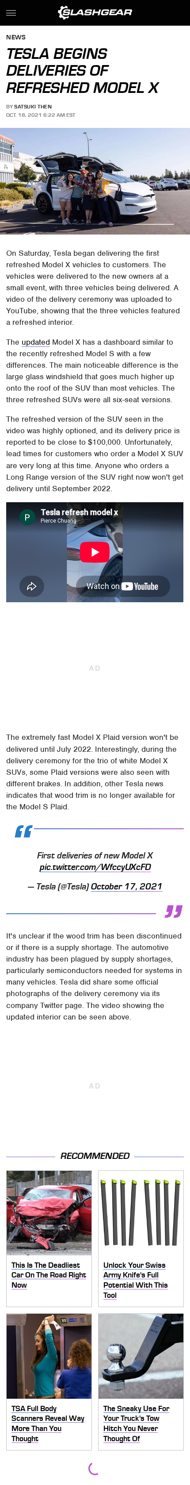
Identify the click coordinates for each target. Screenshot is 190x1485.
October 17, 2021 (127, 887)
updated (36, 342)
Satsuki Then (33, 107)
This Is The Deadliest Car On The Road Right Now (48, 1275)
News (16, 38)
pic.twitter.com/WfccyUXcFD (95, 867)
